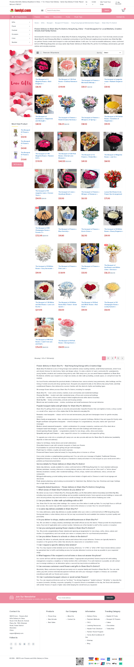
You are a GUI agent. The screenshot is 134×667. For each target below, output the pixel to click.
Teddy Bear (110, 629)
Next (122, 358)
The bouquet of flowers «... (25, 132)
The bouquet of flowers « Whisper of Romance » (90, 193)
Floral (21, 26)
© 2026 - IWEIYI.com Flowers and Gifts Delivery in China (29, 658)
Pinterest (29, 644)
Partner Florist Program (95, 632)
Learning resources (94, 625)
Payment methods (93, 619)
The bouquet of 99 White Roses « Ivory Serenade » (44, 267)
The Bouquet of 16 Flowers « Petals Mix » (89, 156)
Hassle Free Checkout (94, 629)
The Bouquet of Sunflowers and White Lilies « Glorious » (112, 267)
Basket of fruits (112, 616)
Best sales (51, 622)
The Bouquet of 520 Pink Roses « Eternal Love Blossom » (67, 156)
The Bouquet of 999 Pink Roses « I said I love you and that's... (44, 342)
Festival (21, 30)
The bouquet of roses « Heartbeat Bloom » (66, 193)
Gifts (21, 22)
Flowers (37, 17)
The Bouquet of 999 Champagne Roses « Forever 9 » (43, 230)
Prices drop (52, 616)
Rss (20, 644)
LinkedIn (11, 648)
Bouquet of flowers (113, 619)
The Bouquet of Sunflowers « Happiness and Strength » (44, 118)
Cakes (47, 17)
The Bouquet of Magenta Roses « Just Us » (113, 156)
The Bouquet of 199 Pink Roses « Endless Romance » (67, 81)
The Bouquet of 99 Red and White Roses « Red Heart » (89, 304)
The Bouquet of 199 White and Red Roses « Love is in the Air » (45, 304)
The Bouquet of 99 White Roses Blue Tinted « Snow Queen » (67, 304)
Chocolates (57, 17)
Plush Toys (78, 17)
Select (112, 52)
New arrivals (52, 619)
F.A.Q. (89, 622)
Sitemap (90, 640)
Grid (38, 53)
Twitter (15, 644)
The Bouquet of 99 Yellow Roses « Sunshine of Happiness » (113, 118)
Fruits (68, 17)
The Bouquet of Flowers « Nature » (90, 267)
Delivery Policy (92, 616)
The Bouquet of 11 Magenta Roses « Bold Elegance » (43, 81)
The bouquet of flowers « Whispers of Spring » (90, 119)
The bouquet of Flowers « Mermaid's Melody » (90, 81)
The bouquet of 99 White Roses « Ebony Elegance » (113, 230)
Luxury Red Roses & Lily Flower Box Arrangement (113, 193)
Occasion (21, 34)
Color (21, 38)
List (41, 53)
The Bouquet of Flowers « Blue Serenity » (67, 230)
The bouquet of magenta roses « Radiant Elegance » (113, 81)
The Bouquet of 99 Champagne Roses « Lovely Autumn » (111, 304)
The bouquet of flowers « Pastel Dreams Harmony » (67, 119)
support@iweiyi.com (16, 633)
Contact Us (120, 17)
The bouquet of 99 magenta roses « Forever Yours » (44, 193)
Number (21, 42)
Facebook (11, 644)
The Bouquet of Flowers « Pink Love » (67, 267)
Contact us (15, 611)
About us (70, 616)
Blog (88, 643)
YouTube (24, 644)
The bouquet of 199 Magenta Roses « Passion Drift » (45, 156)
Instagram (33, 644)
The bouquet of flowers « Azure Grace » (90, 230)
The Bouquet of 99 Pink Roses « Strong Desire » (66, 342)
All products (18, 164)
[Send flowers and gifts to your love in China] (21, 83)
